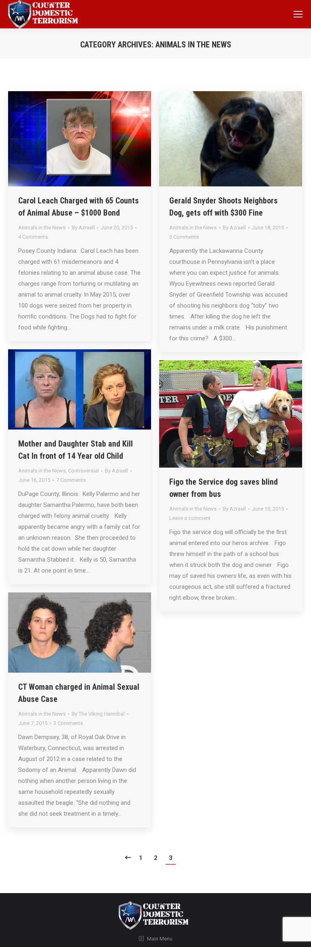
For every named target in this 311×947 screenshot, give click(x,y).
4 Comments (33, 237)
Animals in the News (42, 227)
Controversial (83, 471)
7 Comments (71, 480)
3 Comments (184, 237)
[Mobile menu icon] (298, 14)
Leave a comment (190, 518)
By (83, 227)
